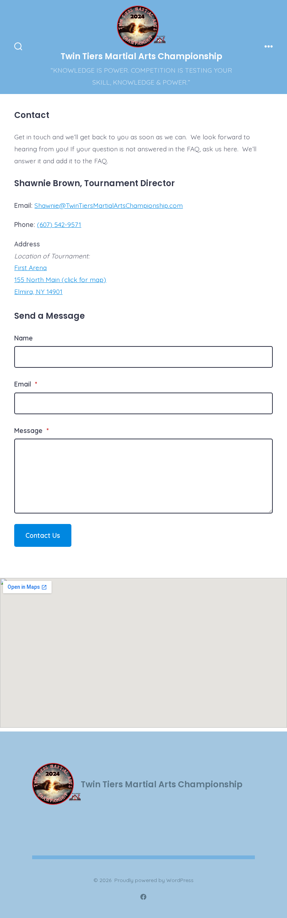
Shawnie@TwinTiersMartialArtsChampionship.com (108, 205)
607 (45, 224)
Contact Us (42, 535)
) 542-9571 (65, 224)
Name (23, 338)
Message (31, 430)
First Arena (30, 267)
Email (25, 384)
